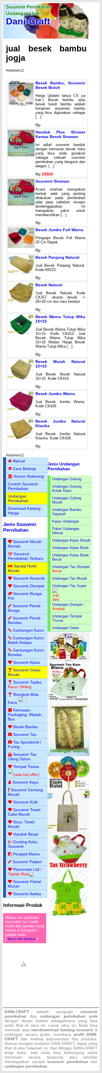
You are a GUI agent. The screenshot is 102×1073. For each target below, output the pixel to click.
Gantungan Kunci (28, 630)
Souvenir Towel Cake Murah (24, 812)
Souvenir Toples (27, 682)
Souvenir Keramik (29, 578)
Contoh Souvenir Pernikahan (23, 486)
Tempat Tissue (26, 766)
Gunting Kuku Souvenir (22, 844)
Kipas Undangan (65, 521)
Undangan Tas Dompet (71, 567)
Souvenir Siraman (52, 181)
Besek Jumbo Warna (55, 393)
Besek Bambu (25, 727)
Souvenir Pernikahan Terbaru (25, 556)
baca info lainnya (21, 939)
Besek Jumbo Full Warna (59, 229)
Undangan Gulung (66, 479)
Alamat (18, 461)
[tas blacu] (69, 702)
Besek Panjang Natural (57, 257)
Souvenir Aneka (27, 894)
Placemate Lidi (26, 869)
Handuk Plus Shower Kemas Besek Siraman (60, 134)
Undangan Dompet (67, 604)
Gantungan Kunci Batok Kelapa (26, 640)
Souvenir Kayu (25, 782)
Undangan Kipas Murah (71, 540)
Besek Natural (48, 285)
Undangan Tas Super (69, 586)
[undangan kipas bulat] (69, 789)
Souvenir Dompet (28, 586)
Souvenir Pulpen (27, 861)
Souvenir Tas (24, 734)
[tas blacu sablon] (69, 830)
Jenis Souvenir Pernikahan (20, 527)
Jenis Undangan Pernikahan (64, 466)
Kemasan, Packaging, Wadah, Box (25, 714)
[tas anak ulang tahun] (69, 915)
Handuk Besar (26, 834)
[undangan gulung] (69, 755)
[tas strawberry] (69, 867)
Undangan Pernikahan (18, 498)
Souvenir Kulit (25, 802)
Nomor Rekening (29, 476)
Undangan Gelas (65, 628)
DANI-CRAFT (85, 1048)
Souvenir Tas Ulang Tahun (22, 756)
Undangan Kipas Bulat (70, 548)
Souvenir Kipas (26, 662)
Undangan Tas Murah (69, 578)
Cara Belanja (24, 468)
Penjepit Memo (26, 854)
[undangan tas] (69, 660)
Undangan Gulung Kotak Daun (66, 488)
